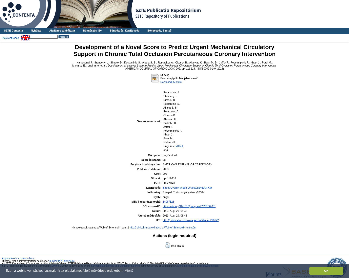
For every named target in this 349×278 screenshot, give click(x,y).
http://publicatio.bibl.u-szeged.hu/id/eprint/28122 (191, 220)
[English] (25, 36)
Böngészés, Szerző (159, 30)
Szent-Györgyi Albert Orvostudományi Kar (187, 187)
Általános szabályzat (62, 30)
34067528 (168, 201)
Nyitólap (36, 30)
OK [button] (326, 270)
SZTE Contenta (13, 30)
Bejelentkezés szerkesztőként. (18, 258)
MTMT (179, 146)
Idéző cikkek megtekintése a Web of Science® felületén (163, 227)
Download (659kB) (171, 82)
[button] (167, 245)
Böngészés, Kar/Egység (124, 30)
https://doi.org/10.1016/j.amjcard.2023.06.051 (189, 206)
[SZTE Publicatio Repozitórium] (174, 14)
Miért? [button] (129, 270)
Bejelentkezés (10, 37)
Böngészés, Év (92, 30)
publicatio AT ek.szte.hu (62, 261)
